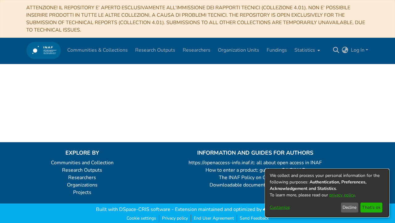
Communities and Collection (82, 162)
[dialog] (327, 193)
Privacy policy (175, 218)
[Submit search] (336, 50)
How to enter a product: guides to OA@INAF (255, 170)
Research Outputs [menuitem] (155, 50)
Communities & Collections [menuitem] (97, 50)
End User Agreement (214, 218)
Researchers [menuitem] (196, 50)
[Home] (43, 50)
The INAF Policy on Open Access (255, 177)
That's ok (371, 207)
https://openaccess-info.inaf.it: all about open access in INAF (255, 162)
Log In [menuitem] (357, 50)
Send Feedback (254, 218)
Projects (82, 192)
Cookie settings (141, 218)
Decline (349, 207)
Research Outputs (82, 170)
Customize (280, 207)
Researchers (82, 177)
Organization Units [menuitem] (238, 50)
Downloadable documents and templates (255, 185)
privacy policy (342, 195)
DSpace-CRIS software (144, 209)
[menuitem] (306, 50)
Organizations (82, 185)
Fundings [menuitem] (277, 50)
